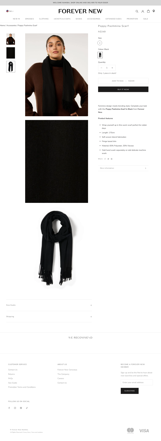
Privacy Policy (26, 432)
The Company (63, 374)
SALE (145, 19)
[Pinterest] (111, 159)
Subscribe (129, 391)
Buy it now (123, 89)
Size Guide (11, 305)
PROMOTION (132, 19)
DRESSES (29, 19)
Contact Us (12, 369)
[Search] (137, 11)
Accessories (11, 25)
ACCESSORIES (93, 19)
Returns (11, 374)
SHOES (79, 19)
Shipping (10, 316)
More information (107, 168)
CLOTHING (44, 19)
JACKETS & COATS (62, 19)
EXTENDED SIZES (114, 19)
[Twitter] (108, 159)
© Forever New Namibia (19, 430)
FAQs (10, 378)
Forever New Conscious (67, 369)
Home (2, 25)
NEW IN (16, 19)
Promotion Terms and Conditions (22, 387)
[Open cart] (148, 11)
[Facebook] (105, 159)
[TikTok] (27, 407)
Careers (60, 378)
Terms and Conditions (37, 432)
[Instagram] (15, 407)
